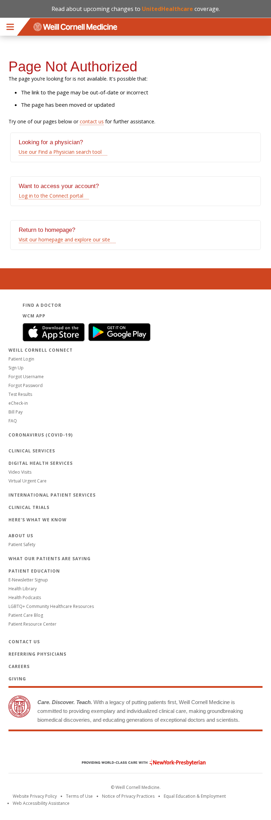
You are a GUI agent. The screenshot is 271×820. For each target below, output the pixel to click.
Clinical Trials (28, 507)
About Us (20, 536)
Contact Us (24, 642)
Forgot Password (25, 385)
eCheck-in (18, 403)
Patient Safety (21, 544)
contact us (92, 121)
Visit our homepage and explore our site (64, 239)
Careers (19, 666)
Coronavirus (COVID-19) (40, 435)
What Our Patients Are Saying (49, 559)
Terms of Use (79, 796)
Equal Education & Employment (195, 796)
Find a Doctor (42, 305)
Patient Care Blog (25, 615)
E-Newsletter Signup (28, 580)
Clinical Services (31, 451)
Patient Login (21, 359)
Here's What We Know (37, 520)
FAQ (12, 421)
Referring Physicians (37, 654)
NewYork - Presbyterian (138, 762)
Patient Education (34, 571)
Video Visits (19, 472)
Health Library (22, 589)
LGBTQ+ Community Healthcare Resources (51, 606)
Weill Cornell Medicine (135, 747)
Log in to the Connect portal (51, 195)
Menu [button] (10, 27)
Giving (17, 679)
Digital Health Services (40, 463)
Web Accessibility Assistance (41, 803)
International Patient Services (52, 495)
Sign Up (16, 368)
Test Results (20, 394)
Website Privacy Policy (35, 796)
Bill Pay (15, 412)
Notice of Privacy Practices (128, 796)
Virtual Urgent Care (27, 481)
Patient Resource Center (32, 624)
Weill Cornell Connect (40, 350)
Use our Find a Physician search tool (60, 151)
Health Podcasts (24, 597)
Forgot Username (26, 377)
